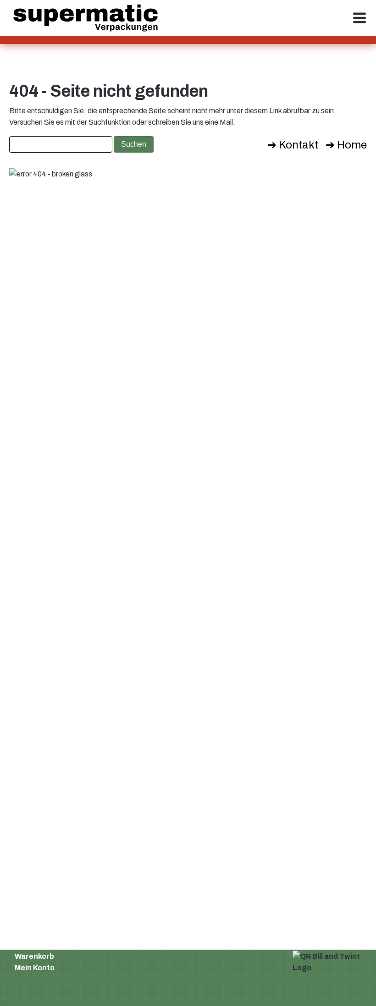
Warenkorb (34, 956)
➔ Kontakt (292, 145)
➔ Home (346, 145)
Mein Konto (35, 968)
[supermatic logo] (85, 18)
